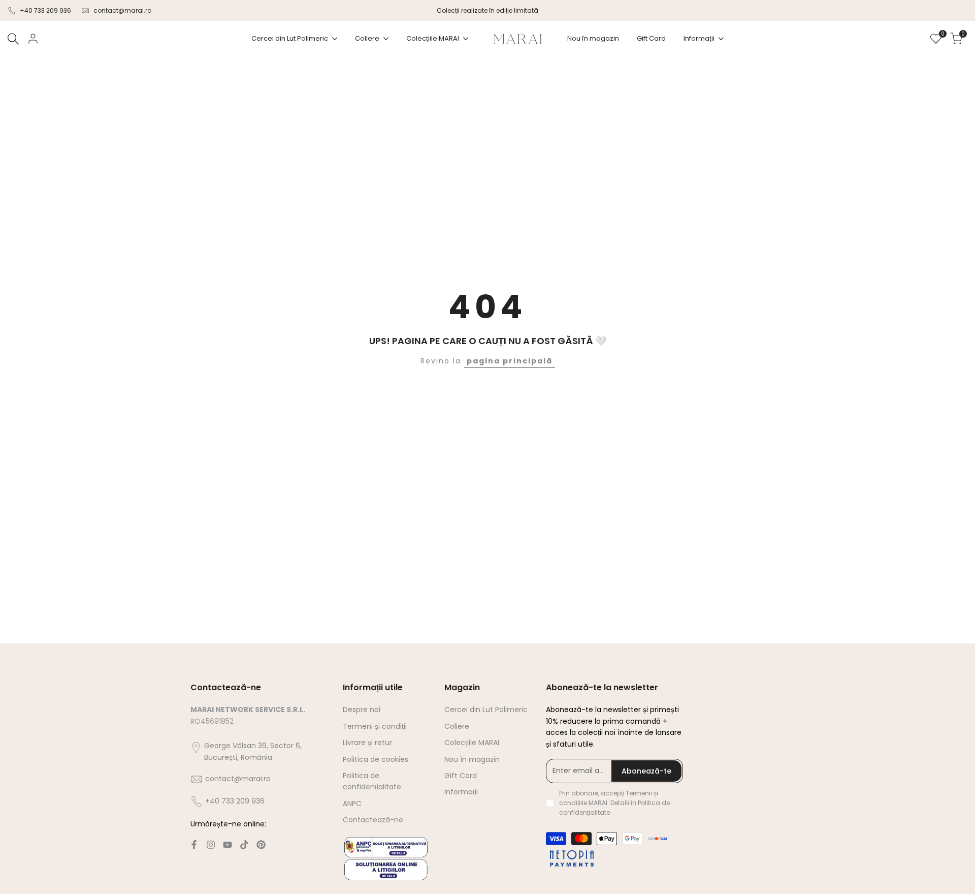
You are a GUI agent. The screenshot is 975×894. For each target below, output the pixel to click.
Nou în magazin (472, 759)
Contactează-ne (373, 820)
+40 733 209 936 (45, 10)
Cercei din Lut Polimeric (486, 709)
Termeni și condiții (375, 726)
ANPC (352, 803)
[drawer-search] (13, 39)
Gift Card (460, 775)
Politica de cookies (375, 759)
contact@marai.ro (122, 10)
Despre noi (361, 709)
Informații (461, 792)
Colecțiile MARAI (471, 742)
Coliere (456, 726)
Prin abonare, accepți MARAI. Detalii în (614, 803)
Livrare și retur (367, 742)
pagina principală (509, 361)
